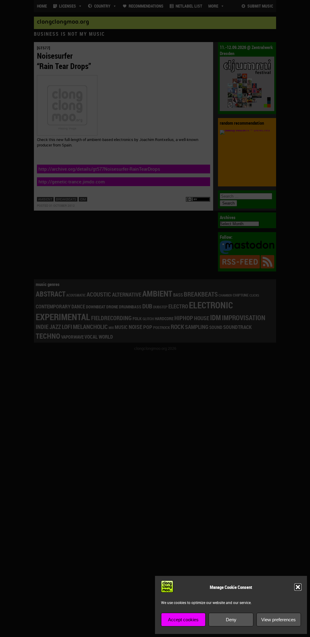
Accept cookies (183, 619)
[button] (298, 587)
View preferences (278, 619)
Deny (231, 619)
